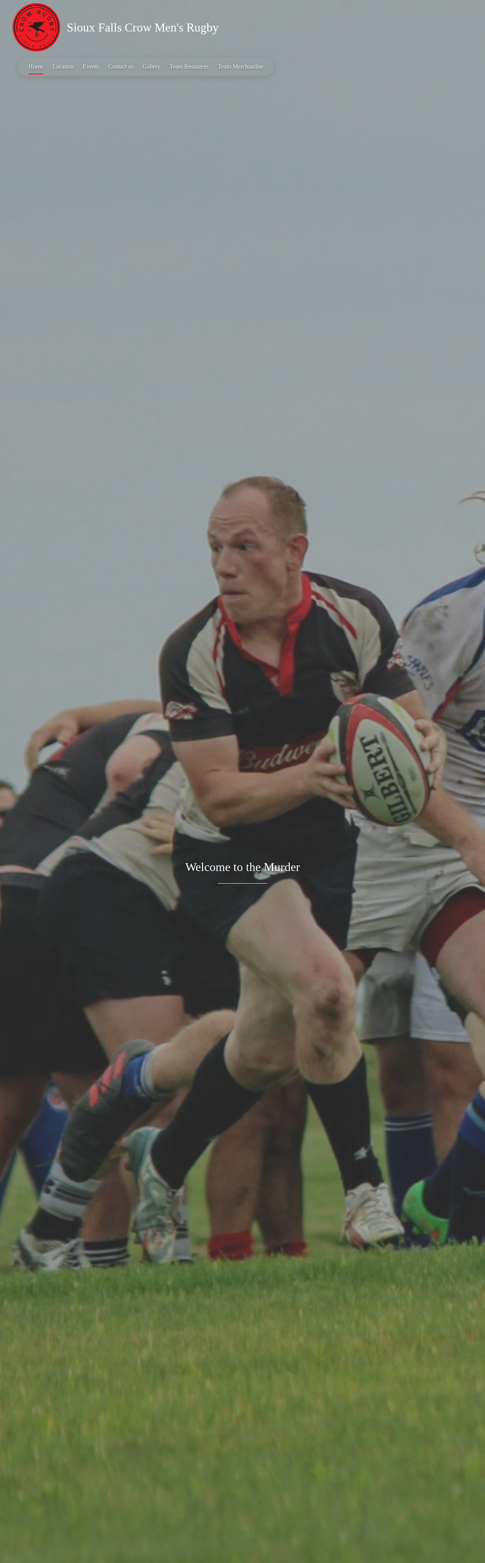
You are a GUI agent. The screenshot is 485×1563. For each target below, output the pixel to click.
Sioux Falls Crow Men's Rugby (143, 27)
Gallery (151, 66)
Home (35, 66)
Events (91, 66)
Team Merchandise (240, 66)
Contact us (120, 66)
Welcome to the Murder (242, 867)
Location (63, 66)
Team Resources (189, 66)
